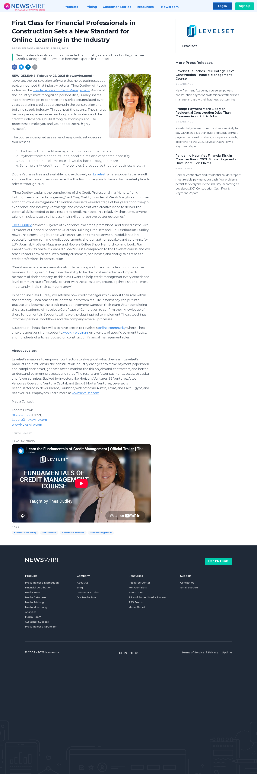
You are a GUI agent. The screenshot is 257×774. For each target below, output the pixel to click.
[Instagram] (136, 653)
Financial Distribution (38, 587)
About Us (82, 582)
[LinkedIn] (131, 653)
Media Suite (32, 592)
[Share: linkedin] (28, 67)
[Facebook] (120, 653)
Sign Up (244, 6)
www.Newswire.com (27, 424)
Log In (222, 6)
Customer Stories (88, 592)
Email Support (189, 587)
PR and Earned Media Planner (147, 597)
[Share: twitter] (21, 67)
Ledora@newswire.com (29, 419)
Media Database (35, 597)
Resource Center (139, 582)
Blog (80, 587)
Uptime (227, 652)
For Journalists (137, 587)
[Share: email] (35, 67)
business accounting (25, 533)
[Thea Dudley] (130, 105)
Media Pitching (34, 602)
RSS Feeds (135, 602)
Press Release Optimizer (41, 626)
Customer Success (37, 621)
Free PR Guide (218, 561)
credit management (101, 533)
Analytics (30, 611)
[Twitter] (126, 653)
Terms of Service (193, 652)
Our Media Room (87, 597)
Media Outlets (137, 607)
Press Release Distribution (42, 582)
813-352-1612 (21, 415)
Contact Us (187, 582)
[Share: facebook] (14, 67)
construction (49, 533)
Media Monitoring (36, 607)
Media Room (33, 616)
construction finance (73, 533)
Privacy (213, 652)
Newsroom (135, 592)
